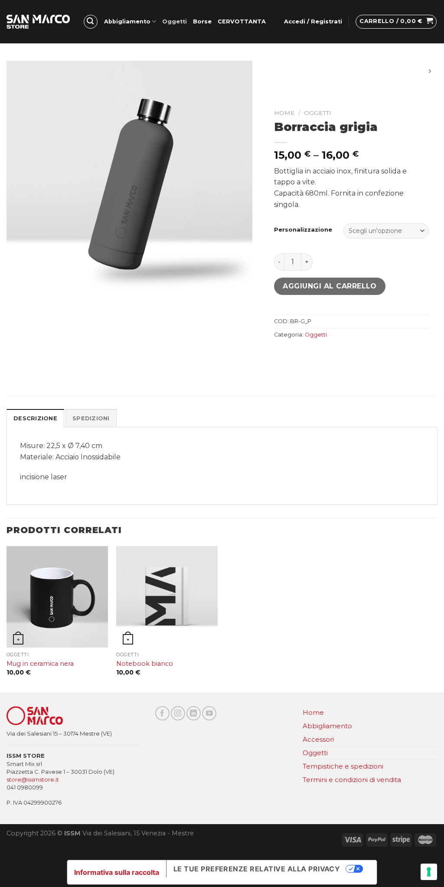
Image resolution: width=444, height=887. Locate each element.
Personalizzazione (303, 230)
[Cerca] (91, 22)
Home (284, 112)
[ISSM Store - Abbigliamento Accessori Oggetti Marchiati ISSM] (38, 22)
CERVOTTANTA (242, 21)
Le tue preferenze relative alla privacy (256, 868)
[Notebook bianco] (167, 597)
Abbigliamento (127, 21)
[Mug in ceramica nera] (57, 597)
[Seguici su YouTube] (209, 713)
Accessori (318, 739)
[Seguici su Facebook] (162, 713)
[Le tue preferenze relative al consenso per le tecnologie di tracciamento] (429, 872)
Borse (202, 21)
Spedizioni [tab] (91, 418)
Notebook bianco (144, 664)
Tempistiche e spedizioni (343, 766)
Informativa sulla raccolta (116, 872)
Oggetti (174, 21)
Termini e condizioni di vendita (352, 780)
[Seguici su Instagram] (178, 713)
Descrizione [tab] (35, 418)
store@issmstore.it (33, 779)
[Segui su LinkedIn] (193, 713)
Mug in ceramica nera (40, 664)
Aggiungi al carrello (330, 286)
